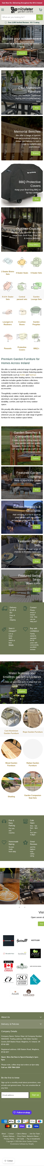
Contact (11, 1134)
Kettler (22, 375)
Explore (23, 691)
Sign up (35, 1095)
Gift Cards (20, 1139)
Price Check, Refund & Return (28, 1136)
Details (11, 645)
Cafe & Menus (22, 1134)
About (4, 1134)
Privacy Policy (9, 1139)
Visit (22, 924)
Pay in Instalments (33, 1139)
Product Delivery (9, 1136)
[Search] (39, 17)
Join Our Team (34, 1134)
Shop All (22, 53)
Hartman (32, 375)
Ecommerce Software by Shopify (22, 1144)
